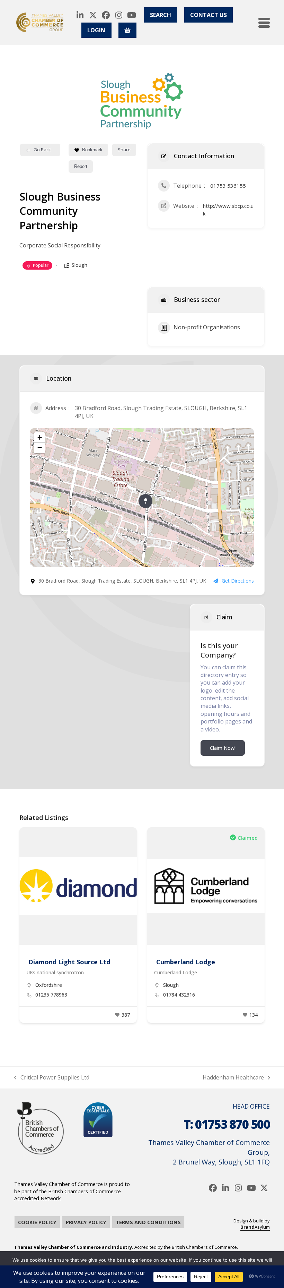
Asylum (255, 1227)
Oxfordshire (48, 985)
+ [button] (39, 437)
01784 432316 (179, 995)
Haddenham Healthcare (233, 1077)
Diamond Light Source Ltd (69, 962)
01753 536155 (228, 185)
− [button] (39, 447)
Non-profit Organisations (207, 327)
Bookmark (92, 149)
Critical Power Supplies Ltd (51, 1077)
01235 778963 (51, 995)
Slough (79, 265)
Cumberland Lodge (185, 962)
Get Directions (238, 580)
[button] (264, 23)
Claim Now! (223, 748)
